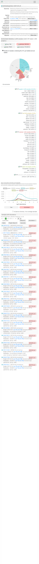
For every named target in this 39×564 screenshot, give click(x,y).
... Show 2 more (33, 25)
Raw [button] (11, 207)
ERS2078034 (6, 262)
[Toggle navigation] (34, 2)
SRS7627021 (6, 225)
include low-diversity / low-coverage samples (25, 211)
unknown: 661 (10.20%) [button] (29, 164)
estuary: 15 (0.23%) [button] (30, 103)
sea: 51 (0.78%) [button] (31, 100)
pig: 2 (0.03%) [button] (31, 157)
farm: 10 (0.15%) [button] (30, 117)
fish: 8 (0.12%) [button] (31, 146)
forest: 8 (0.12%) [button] (30, 120)
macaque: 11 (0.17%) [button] (29, 141)
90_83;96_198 (13, 18)
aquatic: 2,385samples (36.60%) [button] (27, 89)
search (19, 227)
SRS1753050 (6, 233)
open (14, 227)
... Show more (34, 35)
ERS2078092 (6, 284)
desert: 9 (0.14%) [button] (30, 118)
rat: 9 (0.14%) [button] (31, 142)
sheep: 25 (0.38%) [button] (30, 137)
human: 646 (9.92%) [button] (29, 133)
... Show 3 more (33, 22)
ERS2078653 (6, 291)
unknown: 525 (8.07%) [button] (29, 110)
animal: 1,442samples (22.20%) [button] (27, 132)
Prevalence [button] (27, 47)
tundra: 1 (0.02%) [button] (30, 125)
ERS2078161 (6, 364)
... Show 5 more (31, 18)
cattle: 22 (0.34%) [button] (30, 139)
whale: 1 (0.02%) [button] (30, 160)
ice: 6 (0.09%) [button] (31, 107)
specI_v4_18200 (14, 28)
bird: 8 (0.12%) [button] (31, 144)
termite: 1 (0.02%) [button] (30, 158)
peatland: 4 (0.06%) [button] (30, 124)
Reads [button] (10, 47)
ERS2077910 (6, 313)
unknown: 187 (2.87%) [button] (29, 129)
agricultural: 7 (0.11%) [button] (29, 122)
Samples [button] (27, 44)
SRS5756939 (6, 306)
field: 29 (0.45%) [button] (30, 115)
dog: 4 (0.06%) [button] (31, 153)
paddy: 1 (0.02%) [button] (30, 127)
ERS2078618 (6, 247)
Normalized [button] (27, 207)
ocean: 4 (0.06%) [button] (30, 108)
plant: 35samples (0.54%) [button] (29, 166)
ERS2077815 (6, 320)
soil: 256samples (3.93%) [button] (29, 113)
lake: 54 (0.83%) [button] (30, 98)
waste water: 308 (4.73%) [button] (28, 92)
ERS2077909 (6, 357)
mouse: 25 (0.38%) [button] (30, 135)
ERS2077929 (6, 342)
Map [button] (10, 44)
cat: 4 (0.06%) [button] (31, 151)
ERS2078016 (6, 255)
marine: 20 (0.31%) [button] (30, 101)
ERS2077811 (6, 298)
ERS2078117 (6, 277)
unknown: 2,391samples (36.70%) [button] (27, 175)
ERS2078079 (6, 335)
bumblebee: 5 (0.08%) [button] (29, 148)
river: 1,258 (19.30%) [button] (29, 91)
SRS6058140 (6, 240)
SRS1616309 (6, 350)
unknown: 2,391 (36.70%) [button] (28, 176)
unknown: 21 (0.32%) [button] (29, 172)
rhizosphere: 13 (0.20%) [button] (28, 168)
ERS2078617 (6, 269)
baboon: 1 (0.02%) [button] (30, 162)
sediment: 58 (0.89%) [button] (29, 96)
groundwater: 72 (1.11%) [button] (28, 94)
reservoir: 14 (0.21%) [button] (29, 105)
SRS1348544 (6, 328)
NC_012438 (33, 20)
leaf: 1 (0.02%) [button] (31, 170)
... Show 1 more (33, 28)
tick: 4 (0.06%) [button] (31, 155)
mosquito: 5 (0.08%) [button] (29, 150)
